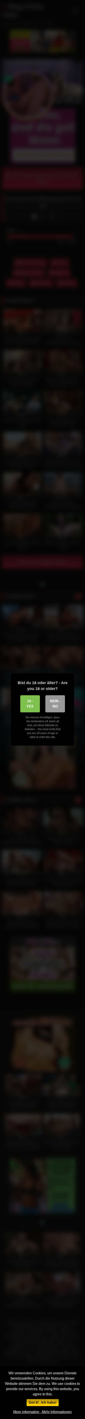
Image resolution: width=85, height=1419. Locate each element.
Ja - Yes (30, 703)
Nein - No (55, 703)
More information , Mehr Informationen (42, 1412)
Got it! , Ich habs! (42, 1402)
